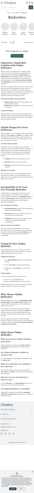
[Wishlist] (27, 3)
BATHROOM (15, 12)
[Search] (31, 7)
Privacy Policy (5, 486)
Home (8, 12)
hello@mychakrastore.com (8, 427)
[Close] (32, 472)
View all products (17, 56)
